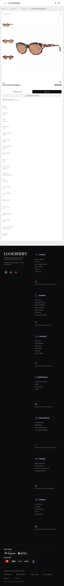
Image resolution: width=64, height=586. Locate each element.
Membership (38, 348)
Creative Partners (39, 466)
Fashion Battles (39, 343)
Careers (37, 269)
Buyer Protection (39, 307)
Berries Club (38, 345)
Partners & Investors (40, 470)
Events (36, 511)
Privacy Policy (7, 574)
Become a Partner (40, 463)
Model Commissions (40, 427)
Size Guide (38, 312)
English (6, 578)
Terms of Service (20, 574)
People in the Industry (41, 381)
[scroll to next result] (59, 48)
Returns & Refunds (40, 305)
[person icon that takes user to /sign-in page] (55, 3)
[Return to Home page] (14, 3)
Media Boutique (39, 422)
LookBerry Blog (39, 514)
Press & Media (39, 266)
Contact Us (38, 271)
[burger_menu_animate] (5, 3)
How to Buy (38, 300)
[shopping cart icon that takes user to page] (59, 3)
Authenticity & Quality (41, 315)
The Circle (37, 351)
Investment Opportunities (42, 468)
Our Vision (37, 261)
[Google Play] (10, 553)
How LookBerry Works (40, 264)
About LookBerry (39, 259)
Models (37, 384)
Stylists (37, 389)
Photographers (39, 386)
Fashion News (38, 504)
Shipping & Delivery (40, 302)
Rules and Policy (48, 574)
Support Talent (39, 353)
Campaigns (38, 341)
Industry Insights (39, 509)
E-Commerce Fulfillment (41, 430)
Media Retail (38, 425)
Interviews (37, 506)
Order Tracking (39, 310)
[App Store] (22, 553)
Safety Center (34, 574)
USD (16, 578)
